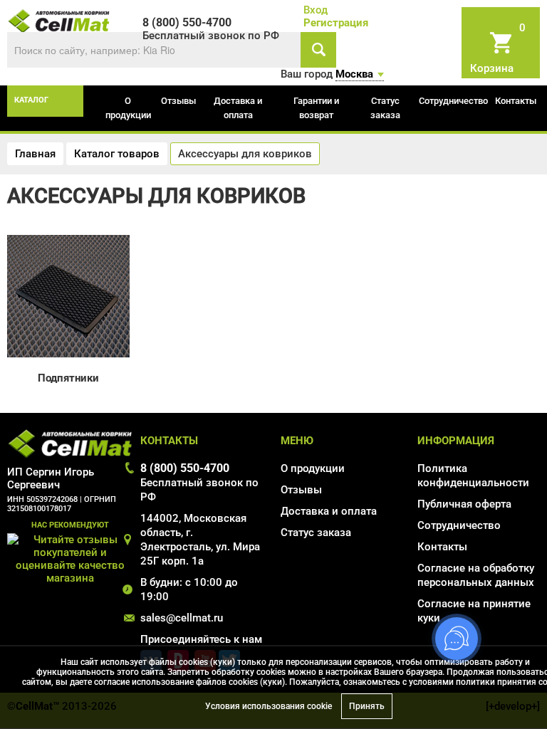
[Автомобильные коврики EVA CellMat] (59, 20)
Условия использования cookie (268, 706)
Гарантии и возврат (316, 107)
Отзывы (178, 100)
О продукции (128, 107)
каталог (31, 100)
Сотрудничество (453, 100)
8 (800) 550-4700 (184, 468)
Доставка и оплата (238, 107)
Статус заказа (385, 107)
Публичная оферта (464, 504)
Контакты (515, 100)
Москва (354, 74)
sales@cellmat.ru (181, 618)
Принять (367, 706)
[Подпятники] (68, 295)
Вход (315, 10)
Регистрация (335, 22)
